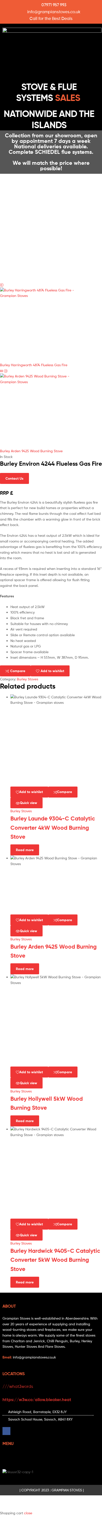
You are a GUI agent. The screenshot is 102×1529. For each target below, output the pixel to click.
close (28, 1513)
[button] (51, 70)
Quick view (28, 803)
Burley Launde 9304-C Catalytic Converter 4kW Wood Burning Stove (52, 827)
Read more (25, 850)
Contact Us (14, 478)
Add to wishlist (52, 671)
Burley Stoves (27, 679)
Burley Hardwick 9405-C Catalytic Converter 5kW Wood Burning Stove (55, 1259)
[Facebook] (6, 1431)
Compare (17, 671)
